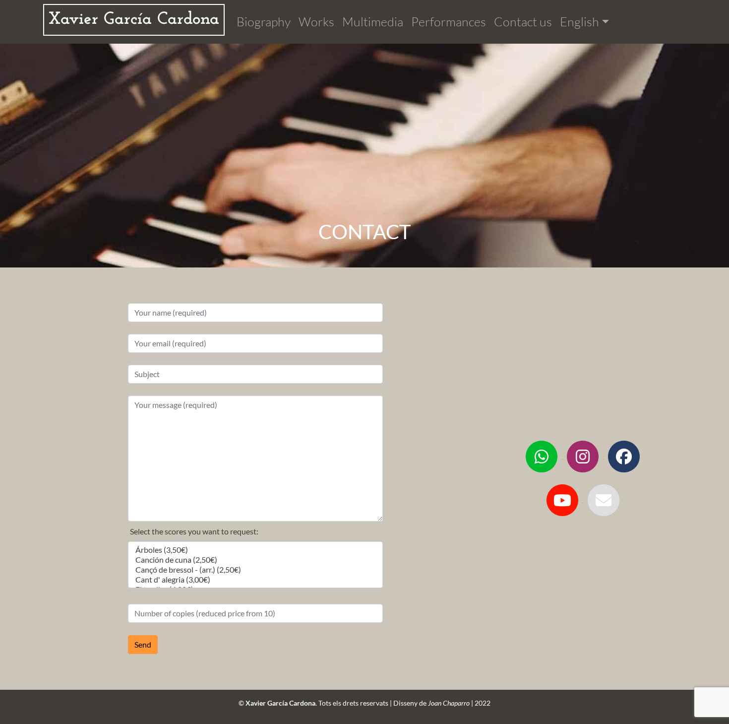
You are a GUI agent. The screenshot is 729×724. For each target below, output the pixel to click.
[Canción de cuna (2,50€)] (255, 560)
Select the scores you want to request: (194, 531)
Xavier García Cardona (134, 19)
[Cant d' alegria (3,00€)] (255, 580)
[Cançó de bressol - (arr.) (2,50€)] (255, 570)
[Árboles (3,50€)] (255, 550)
